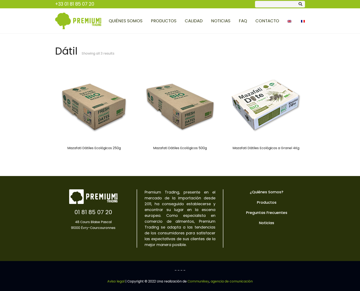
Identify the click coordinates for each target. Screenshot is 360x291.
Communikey (198, 281)
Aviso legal (116, 281)
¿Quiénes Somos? (266, 192)
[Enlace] (78, 20)
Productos (266, 202)
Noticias (266, 222)
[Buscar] (300, 4)
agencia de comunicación (232, 281)
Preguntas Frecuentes (266, 212)
